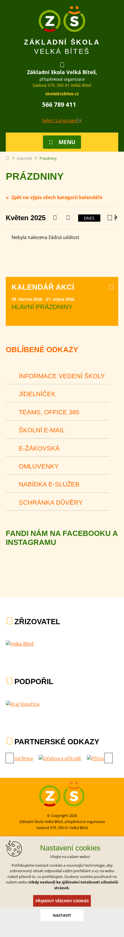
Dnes (89, 218)
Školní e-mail (42, 430)
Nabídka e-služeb (49, 484)
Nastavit (62, 915)
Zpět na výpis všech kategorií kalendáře (57, 197)
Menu (67, 142)
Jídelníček (37, 394)
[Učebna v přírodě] (60, 758)
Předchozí (54, 218)
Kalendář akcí (43, 287)
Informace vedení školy (62, 376)
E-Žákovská (39, 448)
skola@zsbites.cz (62, 93)
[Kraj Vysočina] (23, 704)
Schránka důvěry (51, 502)
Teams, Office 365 (49, 412)
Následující (68, 218)
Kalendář (24, 158)
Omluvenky (39, 466)
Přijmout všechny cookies (62, 900)
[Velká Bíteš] (20, 644)
